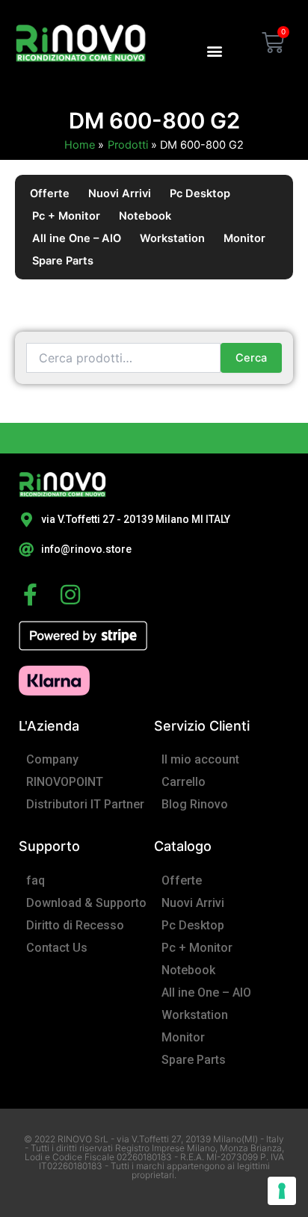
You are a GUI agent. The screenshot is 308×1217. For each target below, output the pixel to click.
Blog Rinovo (194, 804)
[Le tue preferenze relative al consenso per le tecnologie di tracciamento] (282, 1191)
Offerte (50, 193)
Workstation (172, 238)
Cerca (251, 358)
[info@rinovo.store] (26, 549)
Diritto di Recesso (75, 925)
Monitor (244, 238)
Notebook (145, 216)
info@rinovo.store (86, 549)
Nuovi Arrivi (119, 193)
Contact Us (56, 948)
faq (35, 880)
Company (52, 759)
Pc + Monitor (66, 216)
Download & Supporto (86, 903)
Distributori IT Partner (85, 804)
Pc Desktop (200, 193)
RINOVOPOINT (64, 782)
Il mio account (200, 759)
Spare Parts (62, 260)
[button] (214, 50)
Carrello (183, 782)
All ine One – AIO (76, 238)
